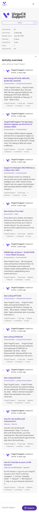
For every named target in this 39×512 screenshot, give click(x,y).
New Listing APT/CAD (12, 296)
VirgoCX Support (8, 507)
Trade (16, 214)
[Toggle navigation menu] (33, 4)
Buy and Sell (8, 214)
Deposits (26, 467)
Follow (20, 23)
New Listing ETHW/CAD (13, 337)
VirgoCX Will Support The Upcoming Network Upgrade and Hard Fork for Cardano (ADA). (18, 124)
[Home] (4, 4)
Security (7, 424)
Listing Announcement (24, 83)
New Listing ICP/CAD (12, 378)
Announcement (9, 83)
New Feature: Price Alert (14, 211)
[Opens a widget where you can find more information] (29, 508)
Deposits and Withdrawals (13, 467)
